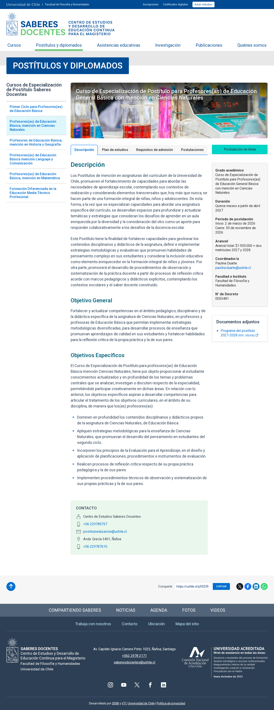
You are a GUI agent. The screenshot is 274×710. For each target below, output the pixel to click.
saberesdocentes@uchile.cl (134, 662)
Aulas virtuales (203, 4)
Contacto (129, 624)
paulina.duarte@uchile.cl (233, 268)
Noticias (125, 610)
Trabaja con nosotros (93, 624)
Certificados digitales (175, 4)
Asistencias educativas (118, 45)
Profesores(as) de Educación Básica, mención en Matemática (35, 176)
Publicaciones (209, 45)
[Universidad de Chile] (23, 4)
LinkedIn (256, 586)
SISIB (115, 703)
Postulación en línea (240, 149)
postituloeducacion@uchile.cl (105, 532)
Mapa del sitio (187, 624)
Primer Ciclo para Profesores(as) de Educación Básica (36, 109)
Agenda (158, 610)
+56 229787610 (95, 546)
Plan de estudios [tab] (115, 150)
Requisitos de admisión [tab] (154, 150)
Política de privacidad (171, 703)
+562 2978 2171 (134, 656)
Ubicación (156, 624)
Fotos (188, 610)
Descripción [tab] (84, 150)
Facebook (247, 586)
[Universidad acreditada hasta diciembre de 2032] (225, 662)
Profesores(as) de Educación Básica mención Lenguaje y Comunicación (33, 159)
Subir (10, 586)
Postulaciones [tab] (192, 150)
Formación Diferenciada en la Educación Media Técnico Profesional (33, 193)
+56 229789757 (95, 524)
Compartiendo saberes (75, 610)
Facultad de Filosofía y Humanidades (67, 4)
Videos (217, 610)
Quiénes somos (252, 45)
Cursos (14, 45)
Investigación (167, 45)
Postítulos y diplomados (59, 45)
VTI (124, 703)
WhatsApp (264, 586)
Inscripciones (151, 4)
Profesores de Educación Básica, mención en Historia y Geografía (36, 142)
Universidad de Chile (141, 703)
